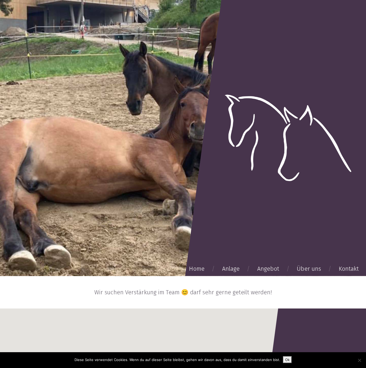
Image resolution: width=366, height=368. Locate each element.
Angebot (268, 268)
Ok (287, 360)
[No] (359, 360)
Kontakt (349, 268)
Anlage (231, 268)
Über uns (309, 268)
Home (196, 268)
